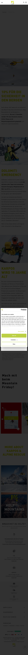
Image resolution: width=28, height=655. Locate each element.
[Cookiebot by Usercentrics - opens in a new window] (21, 310)
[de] (12, 2)
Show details (21, 331)
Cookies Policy (5, 327)
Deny (14, 344)
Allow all (14, 335)
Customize (13, 339)
